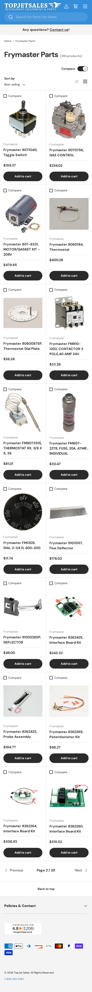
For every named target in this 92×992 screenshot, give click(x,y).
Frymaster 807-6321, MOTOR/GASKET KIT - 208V (21, 249)
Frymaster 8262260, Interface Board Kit (66, 829)
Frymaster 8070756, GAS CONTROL (66, 152)
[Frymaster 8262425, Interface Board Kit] (69, 606)
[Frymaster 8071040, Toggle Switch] (22, 119)
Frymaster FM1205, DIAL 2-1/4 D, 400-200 (21, 545)
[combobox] (46, 16)
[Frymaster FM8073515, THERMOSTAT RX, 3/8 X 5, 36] (22, 412)
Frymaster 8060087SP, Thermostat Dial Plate (22, 346)
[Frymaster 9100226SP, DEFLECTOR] (22, 606)
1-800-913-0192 (14, 979)
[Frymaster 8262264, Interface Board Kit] (22, 795)
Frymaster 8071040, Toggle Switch (20, 152)
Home (7, 41)
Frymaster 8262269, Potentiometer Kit (66, 734)
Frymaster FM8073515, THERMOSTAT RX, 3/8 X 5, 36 (22, 448)
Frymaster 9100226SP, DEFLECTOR (22, 640)
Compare (68, 69)
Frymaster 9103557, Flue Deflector (66, 545)
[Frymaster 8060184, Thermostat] (69, 213)
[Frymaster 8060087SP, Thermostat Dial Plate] (22, 313)
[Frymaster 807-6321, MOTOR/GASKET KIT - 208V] (22, 213)
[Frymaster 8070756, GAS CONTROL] (69, 119)
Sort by (9, 78)
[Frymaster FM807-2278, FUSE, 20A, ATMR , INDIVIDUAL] (69, 412)
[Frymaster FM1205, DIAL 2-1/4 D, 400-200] (22, 512)
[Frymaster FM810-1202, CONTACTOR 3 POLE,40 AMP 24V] (69, 313)
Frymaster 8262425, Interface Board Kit (66, 640)
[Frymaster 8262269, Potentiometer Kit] (69, 701)
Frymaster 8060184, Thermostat (66, 247)
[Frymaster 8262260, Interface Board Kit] (69, 795)
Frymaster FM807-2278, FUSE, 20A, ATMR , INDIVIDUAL (68, 448)
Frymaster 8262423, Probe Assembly (20, 734)
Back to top (46, 889)
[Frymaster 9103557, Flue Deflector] (69, 512)
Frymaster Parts (25, 41)
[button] (75, 6)
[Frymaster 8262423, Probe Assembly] (22, 701)
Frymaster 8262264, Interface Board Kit (20, 828)
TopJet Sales (22, 972)
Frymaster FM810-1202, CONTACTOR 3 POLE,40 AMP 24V (66, 349)
